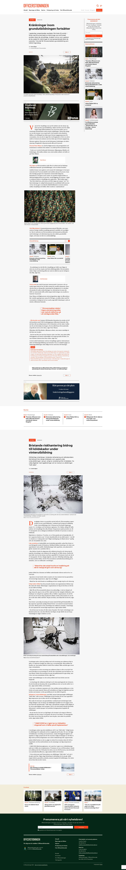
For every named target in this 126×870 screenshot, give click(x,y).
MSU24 (90, 414)
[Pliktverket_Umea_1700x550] (51, 401)
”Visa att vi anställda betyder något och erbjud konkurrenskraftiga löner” (92, 806)
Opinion (43, 10)
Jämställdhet (52, 802)
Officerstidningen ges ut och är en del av (35, 848)
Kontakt (82, 10)
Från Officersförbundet (66, 10)
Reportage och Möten (34, 10)
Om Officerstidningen (60, 857)
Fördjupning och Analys (53, 10)
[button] (66, 241)
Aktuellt (26, 10)
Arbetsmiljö (39, 19)
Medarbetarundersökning (34, 802)
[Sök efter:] (97, 6)
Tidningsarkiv (92, 10)
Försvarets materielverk (74, 802)
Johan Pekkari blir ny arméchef (55, 258)
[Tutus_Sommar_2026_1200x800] (51, 121)
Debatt (86, 58)
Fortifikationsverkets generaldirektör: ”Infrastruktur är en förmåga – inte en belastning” (91, 125)
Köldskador (39, 774)
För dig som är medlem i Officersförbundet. (37, 843)
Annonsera (87, 10)
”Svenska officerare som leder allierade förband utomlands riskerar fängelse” (92, 63)
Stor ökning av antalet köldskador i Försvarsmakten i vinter (40, 768)
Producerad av (98, 864)
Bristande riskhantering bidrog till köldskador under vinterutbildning (37, 260)
